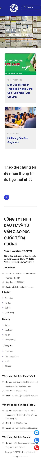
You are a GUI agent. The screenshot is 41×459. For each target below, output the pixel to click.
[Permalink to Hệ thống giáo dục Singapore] (20, 128)
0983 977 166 (21, 423)
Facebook (6, 197)
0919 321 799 (21, 391)
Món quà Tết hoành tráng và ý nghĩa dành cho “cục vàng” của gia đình (20, 90)
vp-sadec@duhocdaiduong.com (25, 396)
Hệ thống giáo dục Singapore (17, 140)
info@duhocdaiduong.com (22, 287)
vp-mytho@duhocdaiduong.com (25, 428)
